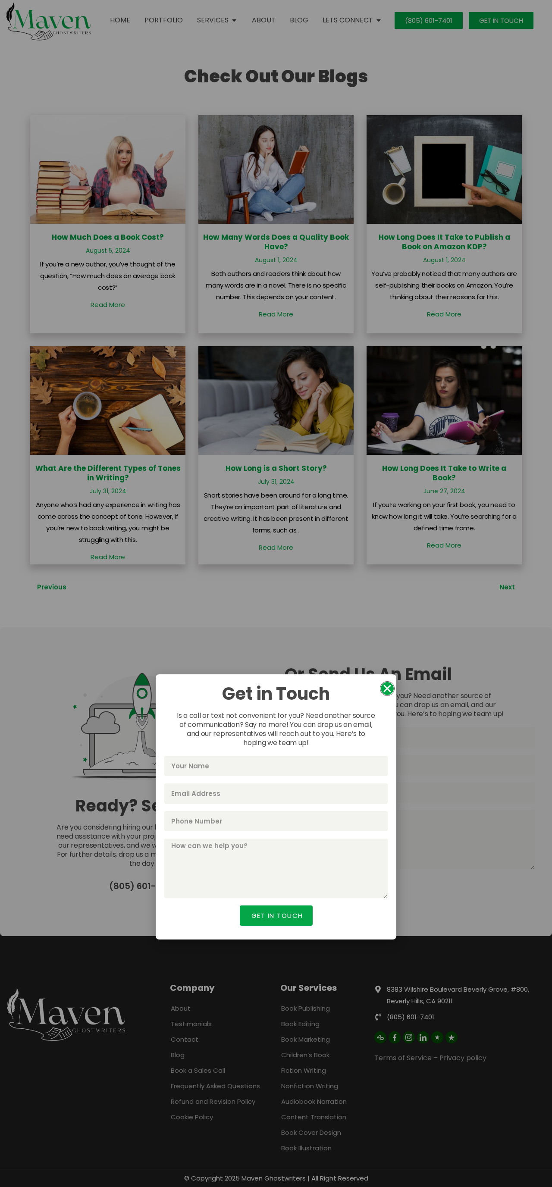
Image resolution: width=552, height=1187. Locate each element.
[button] (387, 475)
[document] (276, 593)
